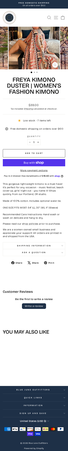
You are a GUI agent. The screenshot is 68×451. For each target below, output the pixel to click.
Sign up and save (33, 413)
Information (33, 405)
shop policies (30, 223)
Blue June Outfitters (33, 390)
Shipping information (34, 246)
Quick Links (33, 397)
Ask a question (34, 252)
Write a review (34, 306)
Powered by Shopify (34, 448)
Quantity (34, 136)
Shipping (28, 109)
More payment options (34, 170)
